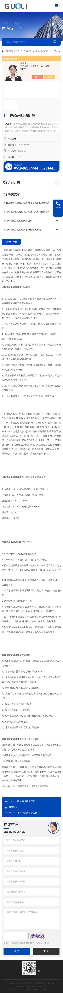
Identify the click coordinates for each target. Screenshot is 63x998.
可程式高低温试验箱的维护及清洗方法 (22, 229)
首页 (17, 51)
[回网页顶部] (58, 213)
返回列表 (13, 807)
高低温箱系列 (42, 51)
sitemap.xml (47, 989)
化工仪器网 (26, 989)
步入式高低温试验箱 (27, 813)
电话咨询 (58, 207)
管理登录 (36, 989)
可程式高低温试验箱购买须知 (17, 220)
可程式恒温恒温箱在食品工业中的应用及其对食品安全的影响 (31, 211)
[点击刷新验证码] (37, 936)
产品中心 (28, 51)
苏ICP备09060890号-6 (36, 986)
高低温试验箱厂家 (26, 801)
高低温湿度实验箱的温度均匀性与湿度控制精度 (26, 202)
